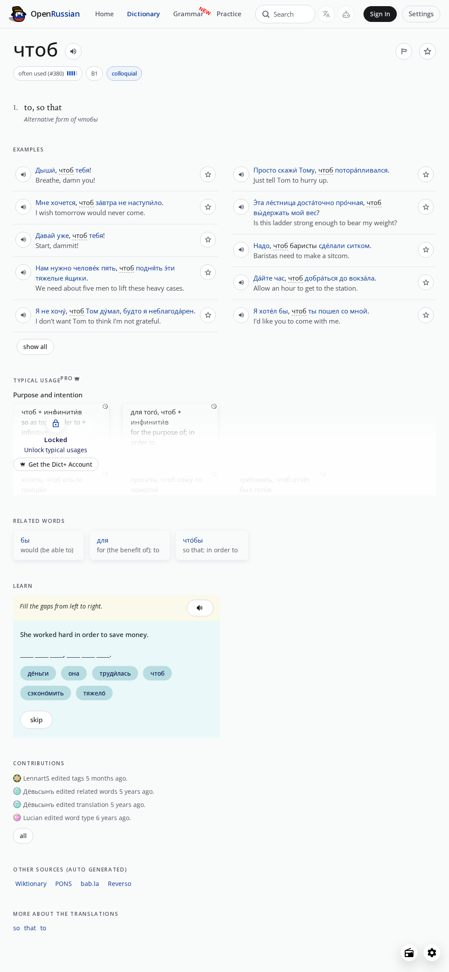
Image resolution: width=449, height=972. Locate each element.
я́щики (75, 278)
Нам (42, 267)
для (102, 540)
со (344, 310)
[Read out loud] (73, 51)
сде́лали (332, 245)
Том (92, 310)
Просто (264, 170)
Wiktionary (30, 883)
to (43, 928)
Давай (45, 235)
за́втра (106, 202)
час (279, 278)
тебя (82, 170)
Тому (307, 170)
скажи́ (287, 170)
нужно (60, 267)
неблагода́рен (171, 310)
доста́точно (315, 202)
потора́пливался (361, 170)
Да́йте (262, 278)
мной (358, 310)
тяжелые (49, 278)
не (122, 202)
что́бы (193, 540)
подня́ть (149, 267)
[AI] (346, 14)
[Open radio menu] (409, 952)
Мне (42, 202)
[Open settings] (432, 952)
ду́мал (110, 310)
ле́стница (281, 202)
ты (312, 310)
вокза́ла (361, 278)
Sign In (380, 14)
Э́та (258, 202)
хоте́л (268, 310)
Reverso (119, 883)
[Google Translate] (326, 14)
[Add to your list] (427, 51)
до (343, 278)
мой (297, 212)
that (30, 928)
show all (35, 347)
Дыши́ (45, 170)
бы (283, 310)
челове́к (86, 267)
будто (132, 310)
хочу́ (58, 310)
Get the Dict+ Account (60, 464)
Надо (261, 245)
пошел (328, 310)
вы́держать (271, 212)
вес (311, 212)
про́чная (349, 202)
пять (108, 267)
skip (36, 720)
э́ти (169, 267)
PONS (63, 883)
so (16, 928)
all (23, 836)
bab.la (90, 883)
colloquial (124, 73)
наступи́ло (145, 202)
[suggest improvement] (404, 51)
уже (63, 235)
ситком (358, 245)
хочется (63, 202)
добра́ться (321, 278)
